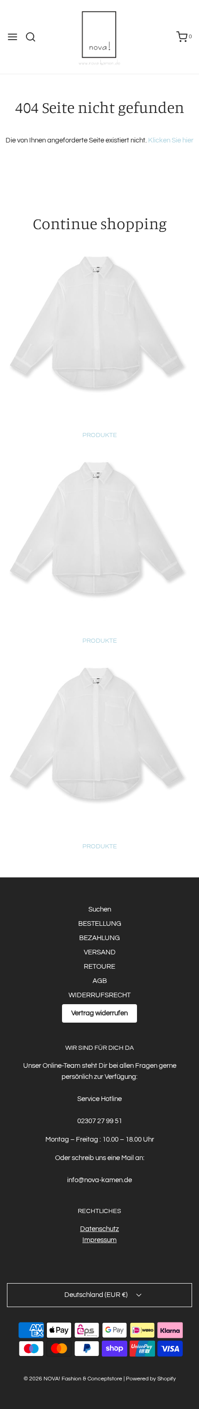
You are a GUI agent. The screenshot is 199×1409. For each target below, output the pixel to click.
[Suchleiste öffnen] (34, 36)
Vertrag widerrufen (99, 1013)
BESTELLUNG (99, 923)
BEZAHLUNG (99, 938)
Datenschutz (99, 1228)
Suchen (99, 909)
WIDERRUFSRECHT (99, 995)
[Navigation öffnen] (12, 36)
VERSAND (100, 952)
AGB (100, 980)
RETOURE (99, 966)
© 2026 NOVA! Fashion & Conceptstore (73, 1379)
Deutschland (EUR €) (96, 1294)
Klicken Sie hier (170, 140)
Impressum (99, 1240)
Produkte (99, 435)
